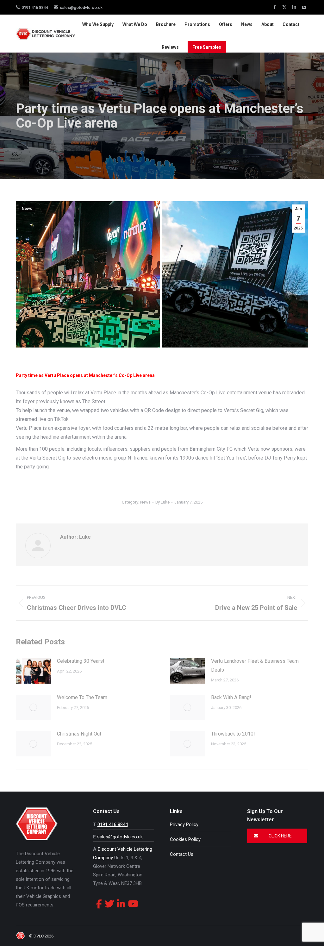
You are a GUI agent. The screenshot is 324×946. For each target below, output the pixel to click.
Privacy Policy (184, 824)
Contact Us (181, 854)
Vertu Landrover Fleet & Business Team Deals (255, 665)
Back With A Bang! (231, 697)
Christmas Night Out (79, 734)
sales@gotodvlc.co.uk (81, 7)
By (162, 502)
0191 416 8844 (35, 7)
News (27, 208)
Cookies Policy (185, 839)
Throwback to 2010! (233, 734)
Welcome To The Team (82, 697)
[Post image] (33, 671)
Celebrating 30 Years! (80, 661)
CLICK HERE (280, 835)
